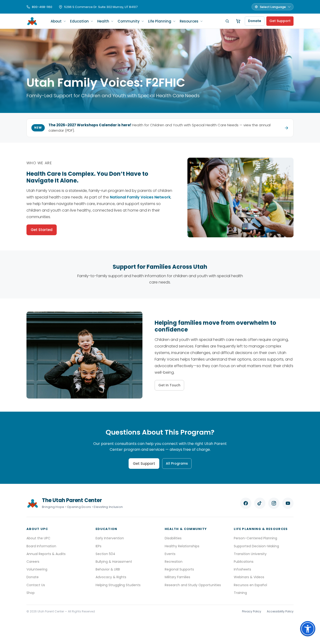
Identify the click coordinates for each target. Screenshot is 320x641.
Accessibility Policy (280, 611)
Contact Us (35, 585)
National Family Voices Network (140, 197)
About (56, 21)
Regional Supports (179, 569)
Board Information (41, 546)
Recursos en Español (250, 585)
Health (103, 21)
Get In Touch (169, 385)
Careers (32, 561)
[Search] (227, 21)
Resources (189, 21)
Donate (254, 21)
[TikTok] (259, 503)
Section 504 (105, 554)
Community (129, 21)
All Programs (177, 463)
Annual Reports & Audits (46, 554)
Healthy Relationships (182, 546)
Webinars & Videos (249, 577)
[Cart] (238, 21)
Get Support (279, 21)
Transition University (250, 554)
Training (240, 592)
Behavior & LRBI (108, 569)
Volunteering (36, 569)
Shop (30, 592)
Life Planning (159, 21)
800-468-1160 (42, 6)
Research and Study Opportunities (193, 585)
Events (170, 554)
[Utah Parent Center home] (32, 21)
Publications (243, 561)
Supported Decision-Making (256, 546)
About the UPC (38, 538)
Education (79, 21)
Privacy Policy (251, 611)
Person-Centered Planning (255, 538)
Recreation (173, 561)
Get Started (41, 229)
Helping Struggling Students (118, 585)
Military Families (177, 577)
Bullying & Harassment (114, 561)
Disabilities (173, 538)
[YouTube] (288, 503)
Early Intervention (110, 538)
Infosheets (242, 569)
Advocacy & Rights (111, 577)
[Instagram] (273, 503)
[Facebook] (245, 503)
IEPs (98, 546)
